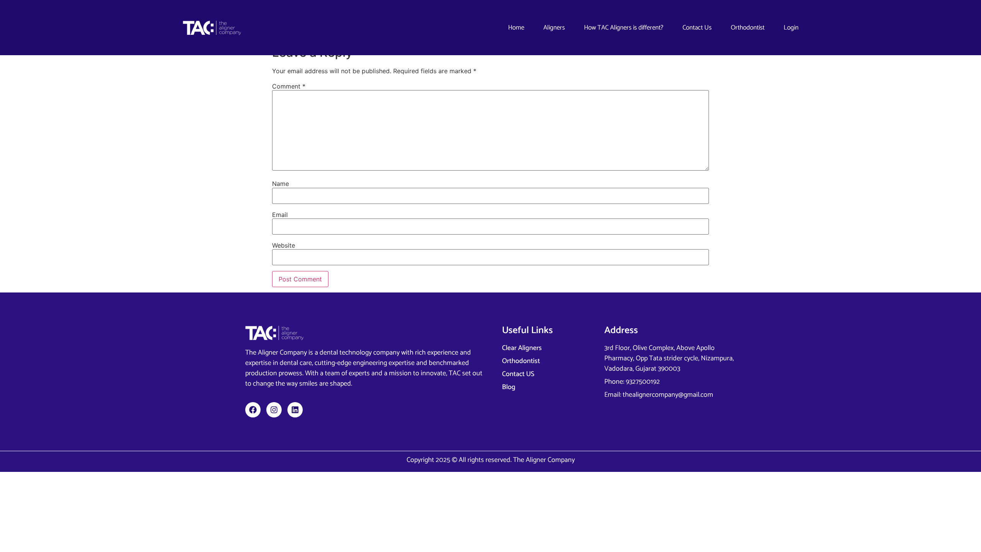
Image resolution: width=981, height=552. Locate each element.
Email (280, 215)
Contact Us (697, 27)
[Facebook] (253, 409)
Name (280, 184)
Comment (288, 86)
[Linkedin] (295, 409)
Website (283, 245)
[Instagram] (274, 409)
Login (791, 27)
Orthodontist (747, 27)
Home (516, 27)
